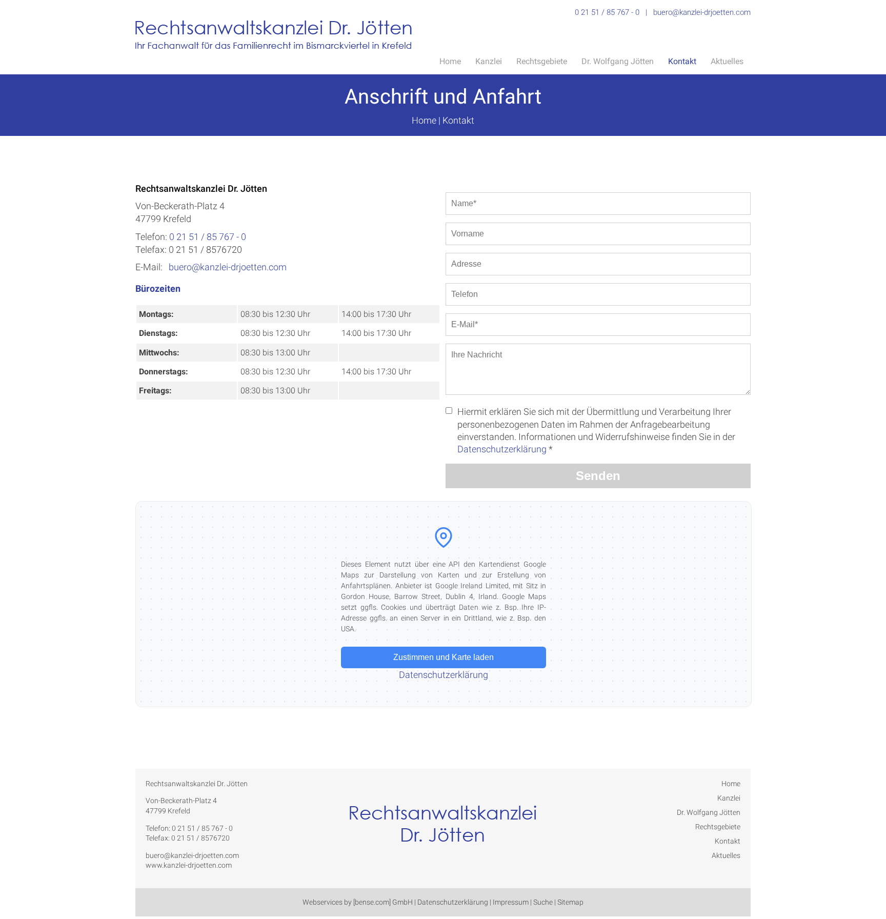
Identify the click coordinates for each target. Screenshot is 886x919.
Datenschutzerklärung (502, 449)
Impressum (511, 902)
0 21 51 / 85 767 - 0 (607, 12)
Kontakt (682, 61)
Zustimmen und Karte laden (443, 657)
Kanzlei (488, 61)
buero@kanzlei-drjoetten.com (702, 12)
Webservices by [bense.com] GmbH (358, 902)
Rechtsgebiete (541, 61)
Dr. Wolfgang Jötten (617, 61)
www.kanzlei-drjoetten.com (189, 865)
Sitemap (570, 902)
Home (450, 61)
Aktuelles (727, 61)
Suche (543, 902)
